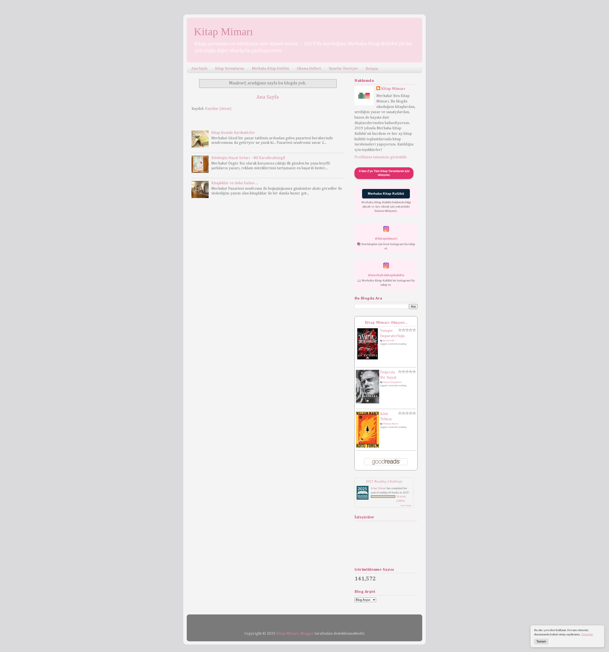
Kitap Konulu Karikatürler (233, 133)
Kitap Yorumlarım (229, 69)
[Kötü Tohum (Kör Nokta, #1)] (367, 447)
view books (405, 505)
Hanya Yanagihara (392, 382)
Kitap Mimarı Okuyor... (386, 323)
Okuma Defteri (309, 69)
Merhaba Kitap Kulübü (270, 69)
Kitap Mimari (378, 488)
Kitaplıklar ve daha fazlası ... (234, 183)
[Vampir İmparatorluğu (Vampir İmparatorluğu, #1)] (367, 358)
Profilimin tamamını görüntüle (380, 157)
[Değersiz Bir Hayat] (367, 402)
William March (390, 424)
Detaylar (587, 634)
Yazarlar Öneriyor (343, 69)
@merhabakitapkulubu (386, 275)
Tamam (541, 641)
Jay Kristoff (388, 340)
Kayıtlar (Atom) (218, 109)
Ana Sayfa (199, 69)
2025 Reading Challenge (384, 480)
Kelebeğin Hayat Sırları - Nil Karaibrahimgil (248, 158)
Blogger (307, 634)
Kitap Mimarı (223, 32)
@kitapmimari (386, 238)
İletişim (372, 69)
